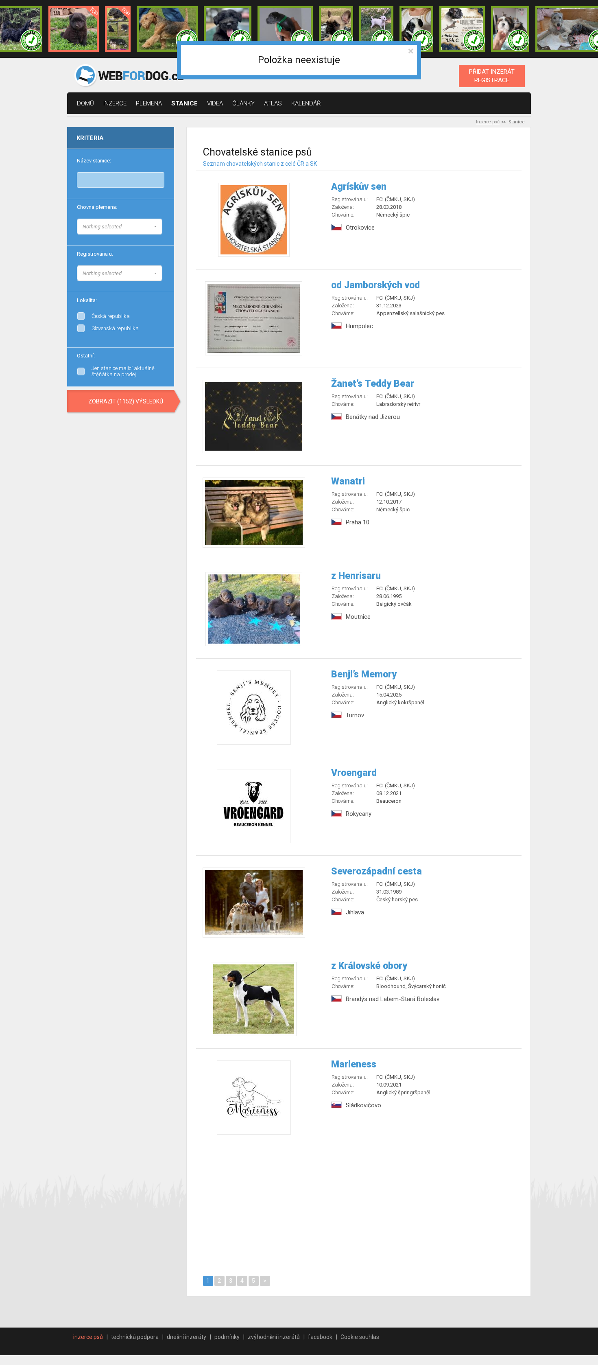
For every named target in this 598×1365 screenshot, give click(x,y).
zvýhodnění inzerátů (274, 1337)
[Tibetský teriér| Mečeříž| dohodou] (416, 29)
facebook (320, 1337)
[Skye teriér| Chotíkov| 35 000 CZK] (227, 29)
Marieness (353, 1064)
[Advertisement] (359, 1204)
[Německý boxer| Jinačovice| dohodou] (462, 29)
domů (85, 103)
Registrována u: (95, 253)
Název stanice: (94, 160)
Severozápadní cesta (376, 871)
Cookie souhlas (359, 1337)
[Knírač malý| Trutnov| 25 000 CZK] (118, 29)
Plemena (149, 103)
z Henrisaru (356, 575)
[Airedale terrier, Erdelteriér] (162, 234)
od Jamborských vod (375, 285)
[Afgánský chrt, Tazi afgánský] (162, 225)
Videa (215, 103)
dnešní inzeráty (186, 1337)
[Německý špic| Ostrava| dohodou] (73, 29)
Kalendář (306, 103)
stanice (184, 103)
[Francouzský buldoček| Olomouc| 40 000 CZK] (336, 29)
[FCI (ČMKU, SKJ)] (162, 272)
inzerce (115, 103)
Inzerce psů (488, 122)
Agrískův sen (358, 186)
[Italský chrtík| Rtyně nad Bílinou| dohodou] (285, 29)
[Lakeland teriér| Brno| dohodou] (167, 29)
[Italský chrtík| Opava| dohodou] (376, 29)
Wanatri (348, 481)
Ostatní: (86, 355)
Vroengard (354, 772)
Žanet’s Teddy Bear (372, 383)
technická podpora (135, 1337)
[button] (119, 226)
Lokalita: (87, 300)
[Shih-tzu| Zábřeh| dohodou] (510, 29)
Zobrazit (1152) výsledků (125, 401)
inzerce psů (88, 1337)
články (243, 103)
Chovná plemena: (97, 207)
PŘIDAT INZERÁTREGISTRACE (492, 75)
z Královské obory (369, 965)
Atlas (273, 103)
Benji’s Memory (364, 674)
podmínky (227, 1337)
